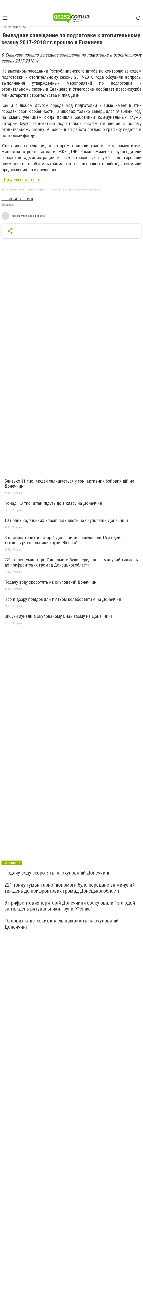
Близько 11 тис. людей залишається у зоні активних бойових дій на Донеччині (69, 483)
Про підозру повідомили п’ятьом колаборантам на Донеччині (63, 599)
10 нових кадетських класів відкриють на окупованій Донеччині (66, 520)
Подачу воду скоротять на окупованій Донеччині (51, 582)
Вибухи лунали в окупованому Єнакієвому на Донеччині (58, 616)
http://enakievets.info (20, 179)
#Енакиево (7, 205)
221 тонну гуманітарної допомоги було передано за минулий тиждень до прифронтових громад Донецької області (71, 562)
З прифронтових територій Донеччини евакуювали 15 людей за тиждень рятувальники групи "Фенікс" (64, 540)
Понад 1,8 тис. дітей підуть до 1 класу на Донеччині (53, 503)
